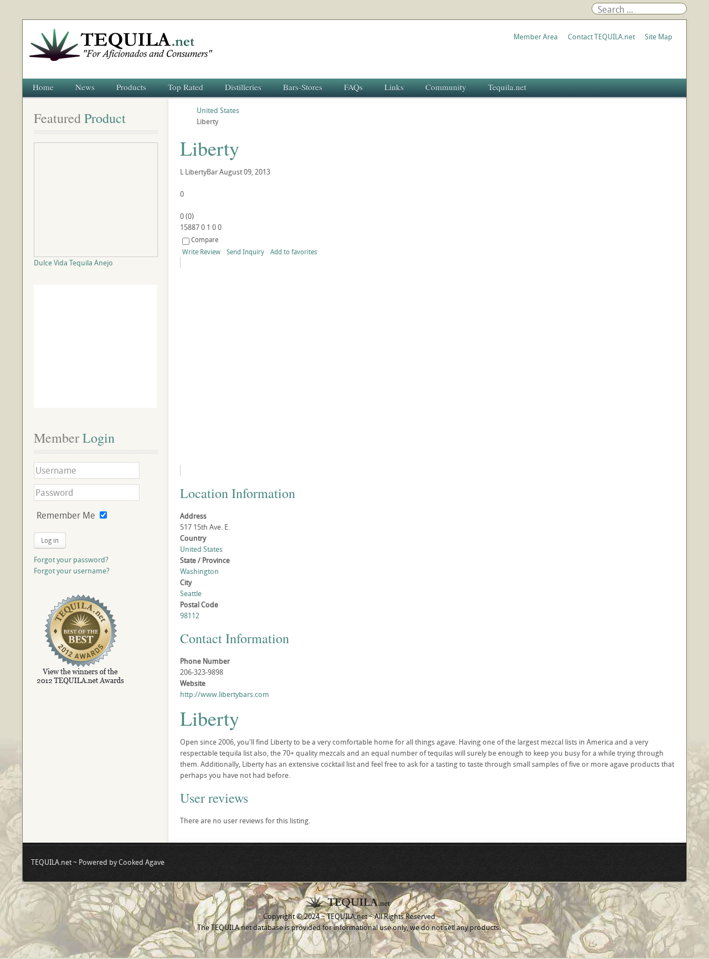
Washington (199, 571)
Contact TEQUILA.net (601, 37)
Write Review (201, 251)
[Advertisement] (95, 346)
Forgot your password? (71, 560)
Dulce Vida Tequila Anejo (73, 263)
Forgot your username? (72, 571)
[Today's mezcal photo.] (281, 366)
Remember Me (66, 515)
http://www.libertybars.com (224, 694)
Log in (50, 540)
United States (201, 549)
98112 (189, 615)
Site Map (658, 37)
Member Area (535, 37)
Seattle (191, 593)
